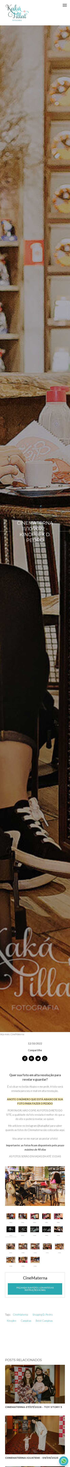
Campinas (26, 1320)
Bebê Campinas (44, 1320)
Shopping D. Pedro (42, 1314)
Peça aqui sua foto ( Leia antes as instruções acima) (35, 1289)
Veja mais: (5, 1034)
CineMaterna (17, 1034)
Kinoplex (11, 1320)
